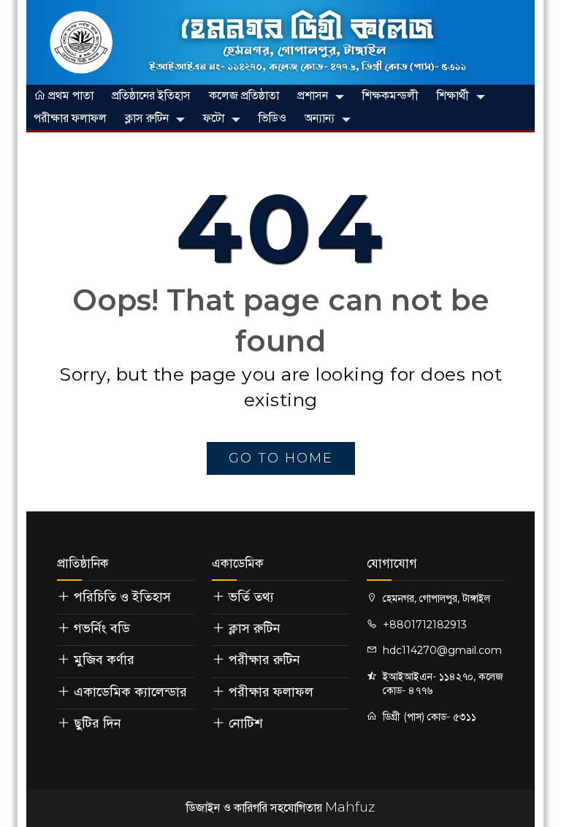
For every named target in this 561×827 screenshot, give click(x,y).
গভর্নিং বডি (102, 628)
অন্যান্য (320, 118)
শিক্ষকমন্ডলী (390, 95)
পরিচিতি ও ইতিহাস (122, 597)
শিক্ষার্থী (453, 95)
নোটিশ (245, 723)
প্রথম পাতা (69, 95)
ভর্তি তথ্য (251, 597)
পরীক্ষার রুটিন (264, 660)
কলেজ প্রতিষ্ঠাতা (244, 95)
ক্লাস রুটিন (147, 118)
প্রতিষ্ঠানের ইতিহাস (151, 95)
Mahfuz (350, 807)
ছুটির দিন (97, 723)
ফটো (213, 118)
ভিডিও (272, 118)
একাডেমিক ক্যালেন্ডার (130, 692)
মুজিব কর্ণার (104, 660)
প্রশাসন (312, 95)
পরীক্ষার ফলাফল (70, 118)
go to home (281, 458)
